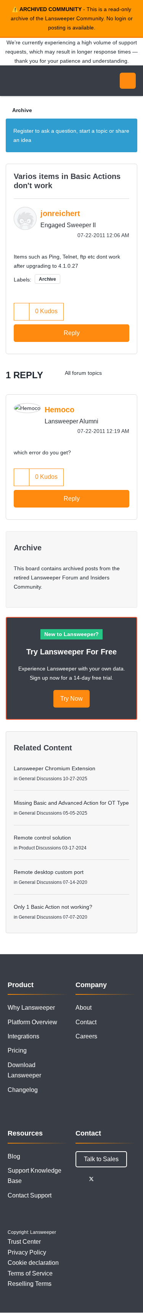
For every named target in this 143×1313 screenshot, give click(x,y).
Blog (14, 1156)
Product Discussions (40, 848)
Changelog (23, 1090)
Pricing (17, 1050)
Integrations (23, 1036)
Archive (22, 110)
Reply (72, 333)
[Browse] (11, 80)
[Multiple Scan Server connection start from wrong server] (129, 373)
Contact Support (29, 1195)
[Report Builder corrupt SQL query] (114, 373)
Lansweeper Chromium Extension (54, 768)
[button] (21, 311)
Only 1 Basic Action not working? (53, 907)
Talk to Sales (101, 1159)
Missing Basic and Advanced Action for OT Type (71, 803)
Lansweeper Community (42, 80)
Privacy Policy (27, 1252)
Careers (86, 1036)
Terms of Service (30, 1273)
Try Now (71, 698)
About (84, 1007)
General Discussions (40, 778)
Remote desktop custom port (49, 872)
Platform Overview (32, 1022)
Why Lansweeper (31, 1007)
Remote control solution (42, 838)
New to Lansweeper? (71, 634)
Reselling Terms (29, 1283)
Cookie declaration (33, 1262)
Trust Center (24, 1241)
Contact (86, 1022)
